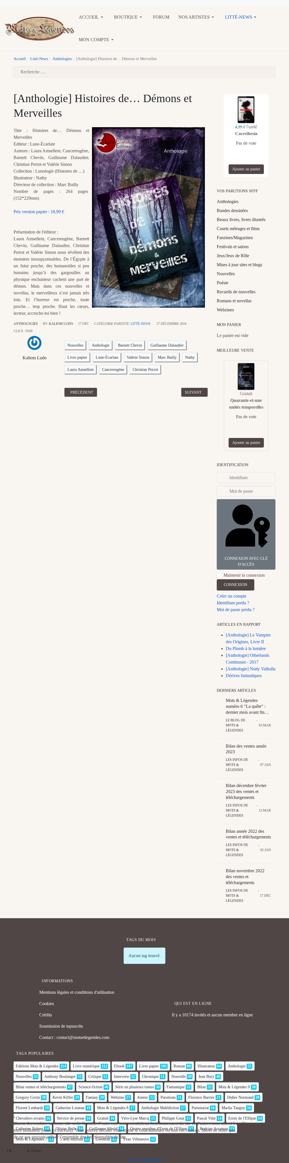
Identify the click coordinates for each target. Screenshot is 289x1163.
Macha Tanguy (233, 1108)
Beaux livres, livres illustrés (241, 219)
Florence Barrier (201, 1097)
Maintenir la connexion (244, 575)
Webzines (225, 309)
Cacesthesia (246, 133)
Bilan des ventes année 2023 (246, 749)
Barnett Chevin (130, 345)
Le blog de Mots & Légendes (235, 725)
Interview (121, 1076)
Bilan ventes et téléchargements (41, 1087)
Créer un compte (231, 596)
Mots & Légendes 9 (234, 1087)
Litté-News (140, 324)
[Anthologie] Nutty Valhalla (250, 668)
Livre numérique (86, 1066)
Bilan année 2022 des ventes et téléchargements (248, 834)
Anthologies (26, 324)
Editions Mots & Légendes (37, 1066)
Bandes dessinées (232, 210)
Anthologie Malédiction (160, 1108)
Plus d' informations (144, 1159)
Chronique (150, 1076)
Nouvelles (75, 345)
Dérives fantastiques (244, 675)
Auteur (142, 1097)
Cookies (46, 1003)
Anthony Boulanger (60, 1076)
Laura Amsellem (80, 369)
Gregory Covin (28, 1097)
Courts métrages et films (238, 228)
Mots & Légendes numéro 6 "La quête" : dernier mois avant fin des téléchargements (246, 706)
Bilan (201, 1087)
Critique (94, 1076)
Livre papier (77, 357)
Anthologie (101, 345)
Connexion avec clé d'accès (246, 561)
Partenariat (200, 1108)
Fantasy (92, 1097)
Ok (9, 1151)
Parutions (168, 1097)
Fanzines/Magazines (235, 237)
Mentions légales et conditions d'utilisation (76, 992)
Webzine (117, 1097)
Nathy (190, 357)
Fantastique (176, 1087)
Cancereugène (113, 369)
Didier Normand (240, 1097)
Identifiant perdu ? (233, 602)
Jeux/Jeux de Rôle (233, 255)
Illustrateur (206, 1066)
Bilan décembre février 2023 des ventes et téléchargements (246, 791)
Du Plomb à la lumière (246, 648)
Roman (179, 1066)
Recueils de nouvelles (236, 291)
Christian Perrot (145, 369)
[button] (92, 17)
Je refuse (34, 1151)
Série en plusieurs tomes (134, 1087)
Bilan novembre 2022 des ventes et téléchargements (245, 876)
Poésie (222, 282)
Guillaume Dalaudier (167, 345)
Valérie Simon (138, 357)
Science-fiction (90, 1087)
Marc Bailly (167, 357)
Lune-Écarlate (107, 357)
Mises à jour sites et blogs (239, 264)
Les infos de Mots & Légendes (237, 765)
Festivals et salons (233, 246)
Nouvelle (178, 1076)
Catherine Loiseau (70, 1108)
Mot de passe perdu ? (236, 609)
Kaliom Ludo (35, 357)
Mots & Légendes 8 (112, 1108)
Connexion (235, 585)
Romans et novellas (234, 300)
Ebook (119, 1066)
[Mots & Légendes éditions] (39, 28)
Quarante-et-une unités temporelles (246, 403)
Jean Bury (206, 1076)
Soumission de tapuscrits (61, 1026)
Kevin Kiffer (62, 1097)
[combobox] (144, 72)
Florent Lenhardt (29, 1108)
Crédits (45, 1014)
